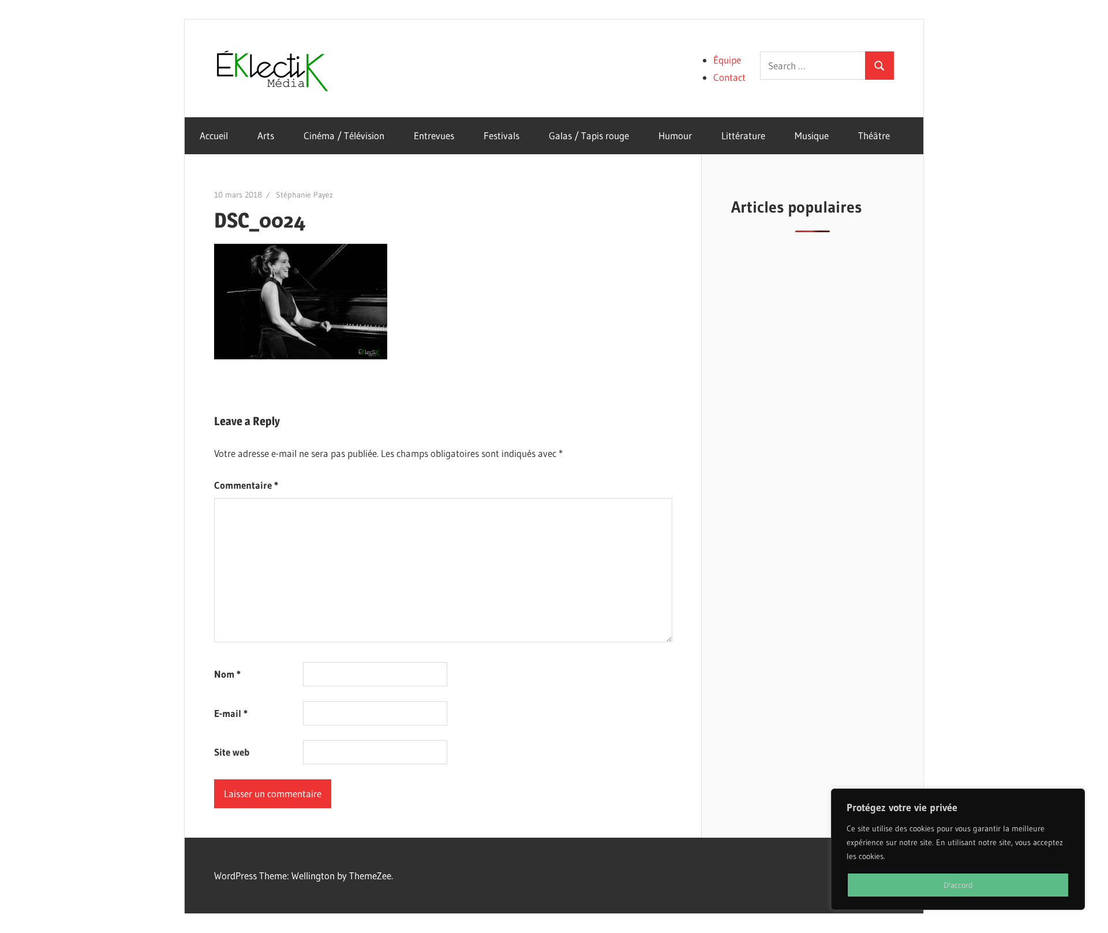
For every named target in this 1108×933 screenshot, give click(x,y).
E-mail (231, 713)
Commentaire (246, 485)
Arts (265, 135)
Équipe (727, 60)
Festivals (501, 135)
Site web (231, 752)
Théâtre (874, 135)
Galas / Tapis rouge (589, 135)
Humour (675, 135)
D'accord (958, 885)
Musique (812, 135)
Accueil (214, 135)
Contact (729, 77)
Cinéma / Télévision (344, 135)
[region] (958, 849)
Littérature (743, 135)
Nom (227, 674)
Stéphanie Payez (304, 194)
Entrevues (434, 135)
